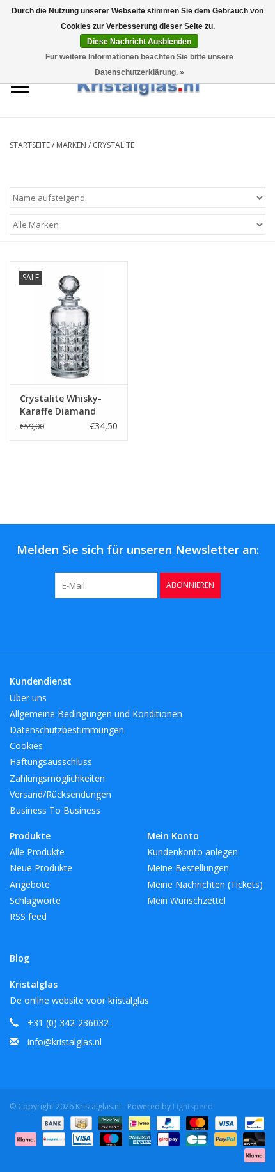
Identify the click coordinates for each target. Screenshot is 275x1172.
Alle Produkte (37, 852)
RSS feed (28, 916)
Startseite (30, 144)
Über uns (28, 698)
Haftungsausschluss (51, 762)
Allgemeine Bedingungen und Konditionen (96, 714)
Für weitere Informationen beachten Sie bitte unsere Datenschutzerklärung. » (139, 64)
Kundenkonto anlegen (192, 852)
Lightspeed (193, 1106)
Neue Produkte (41, 868)
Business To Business (55, 810)
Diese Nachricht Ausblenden (139, 41)
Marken (71, 144)
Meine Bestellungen (188, 868)
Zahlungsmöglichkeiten (57, 778)
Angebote (30, 884)
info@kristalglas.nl (65, 1042)
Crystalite (113, 144)
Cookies (26, 746)
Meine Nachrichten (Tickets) (205, 884)
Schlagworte (35, 900)
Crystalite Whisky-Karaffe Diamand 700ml (61, 405)
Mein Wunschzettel (186, 900)
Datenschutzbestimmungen (67, 730)
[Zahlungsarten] (51, 1122)
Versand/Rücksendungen (60, 794)
